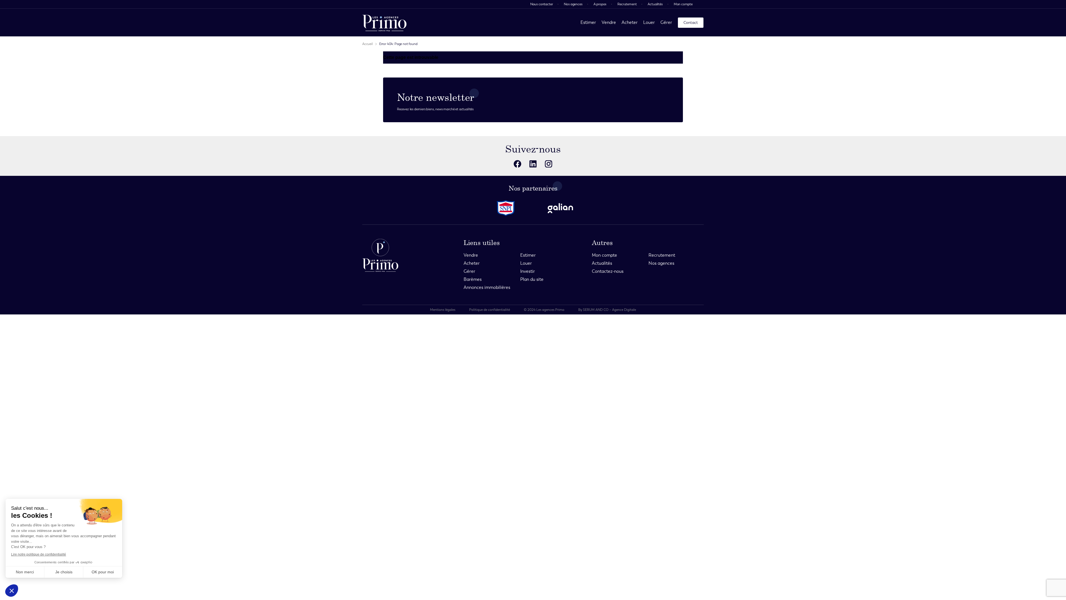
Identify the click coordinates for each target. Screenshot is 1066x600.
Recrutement (627, 4)
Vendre (609, 22)
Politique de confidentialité (489, 310)
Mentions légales (442, 310)
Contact (690, 22)
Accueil (367, 44)
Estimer (588, 22)
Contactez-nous (607, 271)
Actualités (655, 4)
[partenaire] (506, 208)
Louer (649, 22)
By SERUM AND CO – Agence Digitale (607, 310)
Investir (527, 271)
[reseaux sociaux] (517, 164)
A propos (600, 4)
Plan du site (532, 279)
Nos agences (573, 4)
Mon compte (683, 4)
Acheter (630, 22)
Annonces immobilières (487, 287)
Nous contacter (541, 4)
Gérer (666, 22)
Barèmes (473, 279)
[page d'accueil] (384, 22)
